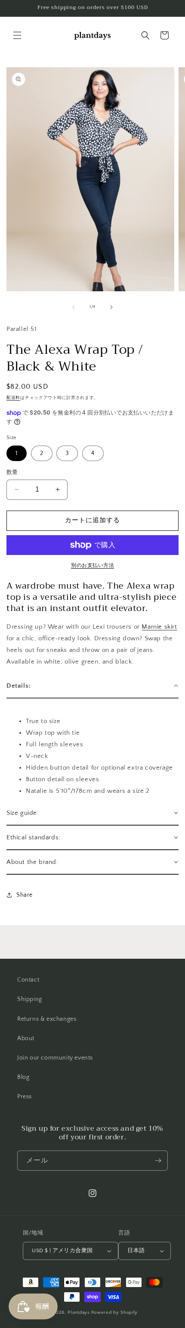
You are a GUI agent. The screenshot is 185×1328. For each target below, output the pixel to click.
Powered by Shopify (114, 1312)
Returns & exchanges (46, 1019)
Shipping (29, 999)
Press (24, 1096)
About (25, 1038)
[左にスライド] (73, 307)
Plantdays (78, 1312)
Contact (28, 979)
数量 (12, 472)
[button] (17, 35)
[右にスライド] (111, 307)
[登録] (157, 1160)
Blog (23, 1077)
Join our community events (55, 1057)
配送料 (13, 398)
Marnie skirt (159, 626)
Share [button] (24, 895)
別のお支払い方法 (92, 565)
